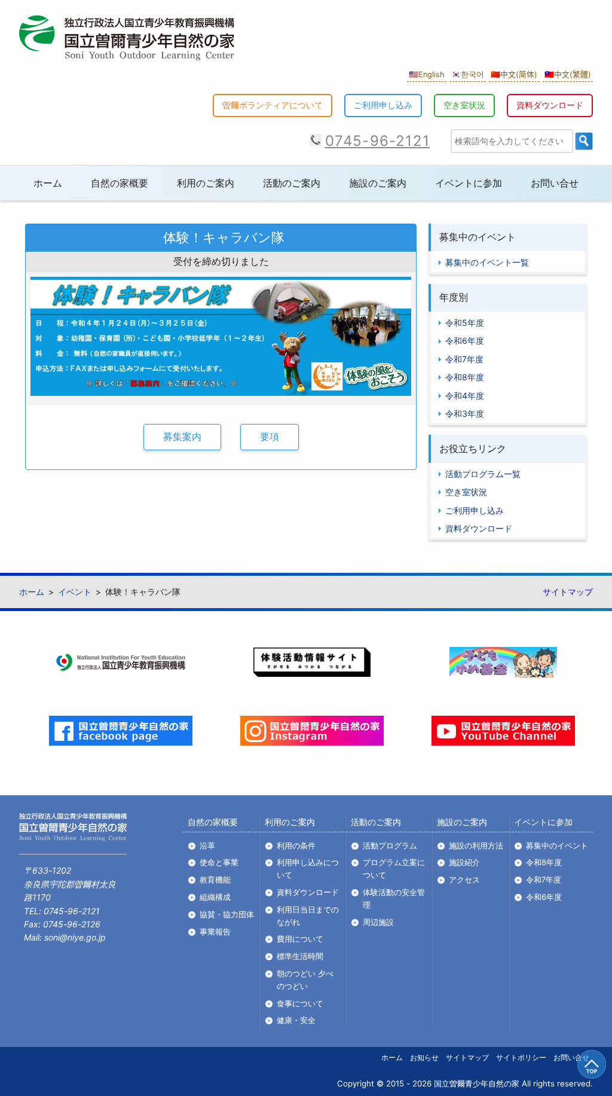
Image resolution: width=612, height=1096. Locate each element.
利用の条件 (296, 845)
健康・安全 (296, 1020)
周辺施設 (378, 922)
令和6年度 (464, 340)
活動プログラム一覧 (483, 474)
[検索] (584, 141)
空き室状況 (464, 105)
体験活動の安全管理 (394, 898)
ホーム (47, 183)
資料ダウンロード (549, 105)
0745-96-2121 (377, 140)
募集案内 (182, 436)
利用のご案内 (205, 183)
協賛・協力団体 (227, 914)
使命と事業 (219, 862)
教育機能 (215, 879)
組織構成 (215, 897)
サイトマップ (568, 592)
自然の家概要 (119, 183)
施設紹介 (464, 862)
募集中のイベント (557, 845)
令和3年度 (464, 413)
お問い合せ (555, 183)
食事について (300, 1003)
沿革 (207, 845)
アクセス (464, 879)
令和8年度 (464, 377)
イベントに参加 (468, 183)
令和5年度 (464, 322)
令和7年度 (464, 359)
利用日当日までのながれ (308, 916)
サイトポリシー (521, 1057)
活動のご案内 (291, 183)
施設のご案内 (377, 183)
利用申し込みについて (308, 868)
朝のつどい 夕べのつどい (305, 980)
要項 (269, 436)
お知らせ (424, 1057)
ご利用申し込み (383, 105)
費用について (300, 939)
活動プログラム (390, 845)
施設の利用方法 (476, 845)
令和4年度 (464, 395)
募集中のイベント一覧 (487, 262)
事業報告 (215, 931)
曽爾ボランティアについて (272, 105)
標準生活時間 (300, 956)
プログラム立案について (394, 868)
